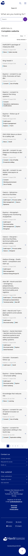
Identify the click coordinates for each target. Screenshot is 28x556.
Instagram (19, 526)
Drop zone (14, 505)
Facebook (9, 522)
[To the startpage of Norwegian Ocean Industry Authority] (3, 3)
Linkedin (19, 522)
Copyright (14, 507)
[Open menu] (25, 3)
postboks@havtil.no (16, 501)
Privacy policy (14, 509)
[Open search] (20, 3)
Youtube (10, 526)
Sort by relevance (21, 39)
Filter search (12, 36)
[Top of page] (22, 551)
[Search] (25, 19)
